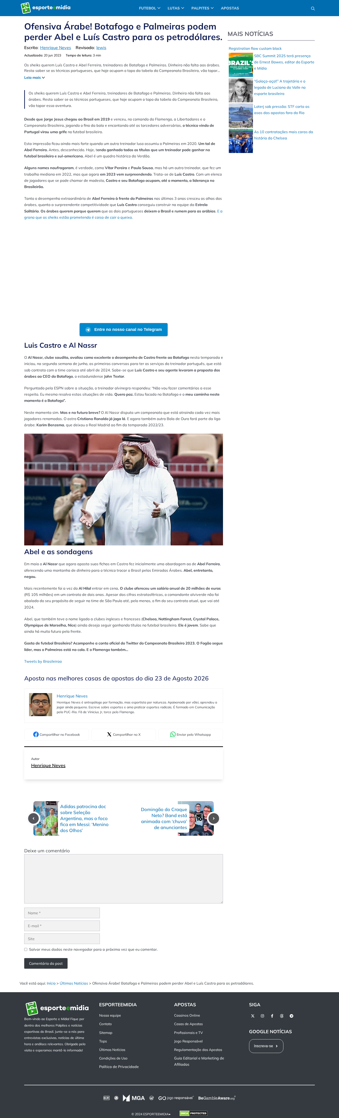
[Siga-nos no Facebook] (272, 1016)
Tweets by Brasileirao (43, 661)
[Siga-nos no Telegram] (291, 1016)
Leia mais (32, 77)
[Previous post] (33, 818)
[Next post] (214, 818)
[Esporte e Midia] (45, 8)
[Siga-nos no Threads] (281, 1016)
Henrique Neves (48, 765)
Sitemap (105, 1032)
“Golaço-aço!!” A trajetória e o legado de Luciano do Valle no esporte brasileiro (280, 87)
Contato (105, 1024)
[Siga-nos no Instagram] (262, 1016)
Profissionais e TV (188, 1032)
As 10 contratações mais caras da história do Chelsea (283, 134)
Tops (103, 1041)
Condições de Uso (113, 1058)
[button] (312, 8)
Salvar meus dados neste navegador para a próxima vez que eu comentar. (93, 949)
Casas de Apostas (188, 1024)
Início (51, 983)
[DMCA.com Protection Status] (194, 1114)
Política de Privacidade (119, 1066)
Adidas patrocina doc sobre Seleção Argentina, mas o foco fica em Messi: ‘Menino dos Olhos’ (84, 818)
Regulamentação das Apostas (198, 1049)
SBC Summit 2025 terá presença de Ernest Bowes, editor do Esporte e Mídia (284, 62)
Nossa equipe (110, 1015)
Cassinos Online (187, 1015)
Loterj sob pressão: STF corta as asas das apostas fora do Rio (281, 109)
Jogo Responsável (188, 1041)
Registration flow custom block (255, 48)
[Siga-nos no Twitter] (252, 1016)
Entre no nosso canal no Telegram (127, 329)
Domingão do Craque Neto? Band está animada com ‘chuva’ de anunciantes (164, 818)
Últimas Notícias (74, 983)
